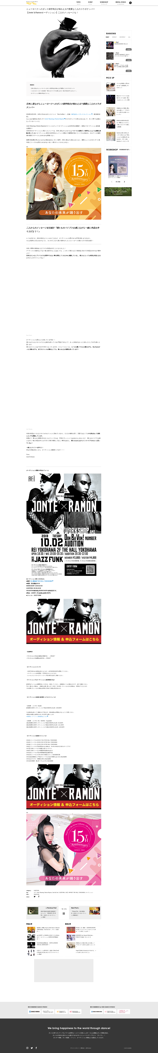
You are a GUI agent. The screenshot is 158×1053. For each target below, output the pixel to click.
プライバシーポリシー (74, 1048)
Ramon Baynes (48, 892)
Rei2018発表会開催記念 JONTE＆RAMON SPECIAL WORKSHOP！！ (48, 943)
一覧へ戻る (64, 909)
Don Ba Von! (56, 892)
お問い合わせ (88, 1048)
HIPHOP (71, 892)
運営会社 (82, 1048)
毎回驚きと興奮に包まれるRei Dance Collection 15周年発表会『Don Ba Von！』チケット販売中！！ (48, 929)
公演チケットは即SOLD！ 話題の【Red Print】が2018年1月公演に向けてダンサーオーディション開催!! (48, 952)
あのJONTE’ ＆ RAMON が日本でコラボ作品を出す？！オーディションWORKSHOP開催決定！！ (48, 937)
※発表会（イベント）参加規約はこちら (36, 716)
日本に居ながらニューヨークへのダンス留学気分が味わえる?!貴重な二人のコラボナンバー (53, 88)
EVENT (90, 3)
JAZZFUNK (62, 892)
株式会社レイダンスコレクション (81, 114)
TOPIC (79, 3)
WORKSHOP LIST (124, 149)
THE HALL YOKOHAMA (79, 892)
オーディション (89, 892)
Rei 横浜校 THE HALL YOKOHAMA (41, 581)
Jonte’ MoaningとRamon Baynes (54, 119)
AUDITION (36, 890)
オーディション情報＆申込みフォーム (40, 93)
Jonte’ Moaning (40, 892)
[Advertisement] (50, 970)
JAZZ (66, 892)
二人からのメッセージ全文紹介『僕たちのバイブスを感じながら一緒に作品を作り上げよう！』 (54, 90)
